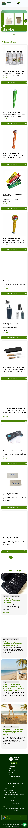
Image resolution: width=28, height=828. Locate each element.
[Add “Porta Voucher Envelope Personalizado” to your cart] (25, 551)
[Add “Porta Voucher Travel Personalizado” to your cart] (25, 421)
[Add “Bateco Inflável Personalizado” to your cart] (25, 123)
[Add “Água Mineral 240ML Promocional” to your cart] (25, 82)
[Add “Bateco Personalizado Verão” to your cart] (25, 164)
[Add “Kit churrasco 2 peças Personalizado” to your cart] (25, 378)
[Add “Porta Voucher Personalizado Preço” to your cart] (25, 463)
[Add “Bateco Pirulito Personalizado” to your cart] (25, 249)
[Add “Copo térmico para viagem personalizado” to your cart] (25, 337)
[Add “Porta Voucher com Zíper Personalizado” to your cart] (25, 507)
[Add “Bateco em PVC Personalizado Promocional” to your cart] (25, 208)
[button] (21, 3)
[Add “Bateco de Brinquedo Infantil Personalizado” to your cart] (25, 293)
